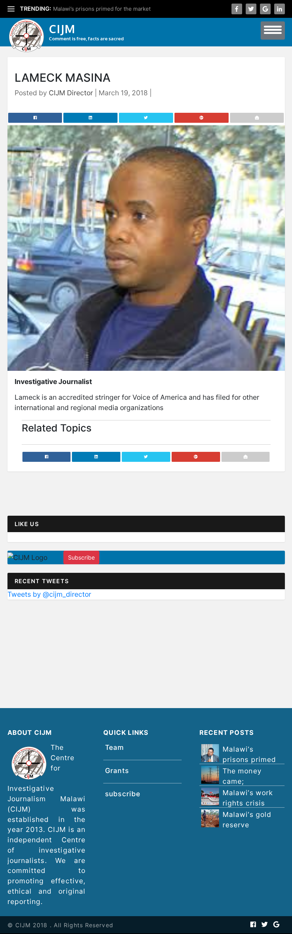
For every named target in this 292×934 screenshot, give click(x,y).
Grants (117, 770)
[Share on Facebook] (35, 118)
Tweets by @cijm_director (49, 594)
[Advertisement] (146, 658)
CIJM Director (71, 93)
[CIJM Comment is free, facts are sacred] (26, 36)
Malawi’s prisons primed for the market (102, 8)
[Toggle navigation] (273, 30)
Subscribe (81, 557)
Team (114, 747)
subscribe (122, 793)
